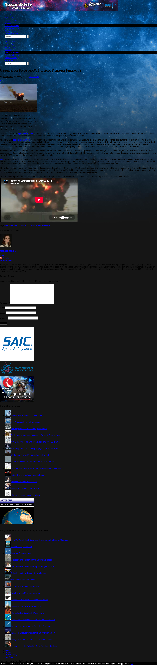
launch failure (30, 225)
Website (9, 260)
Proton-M (40, 225)
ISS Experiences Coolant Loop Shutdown (29, 429)
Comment (5, 303)
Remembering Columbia (21, 547)
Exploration (11, 31)
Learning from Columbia (21, 553)
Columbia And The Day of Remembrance (28, 573)
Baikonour (8, 225)
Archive (8, 652)
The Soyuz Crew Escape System (25, 495)
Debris (8, 23)
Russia (47, 225)
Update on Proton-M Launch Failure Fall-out (30, 455)
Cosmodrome (19, 225)
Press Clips (10, 15)
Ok (132, 663)
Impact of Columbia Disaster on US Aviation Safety (33, 633)
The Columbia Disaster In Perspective (27, 613)
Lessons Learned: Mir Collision (24, 482)
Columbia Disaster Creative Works (26, 606)
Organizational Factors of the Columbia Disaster (31, 560)
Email (2, 260)
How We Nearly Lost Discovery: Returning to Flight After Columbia (39, 540)
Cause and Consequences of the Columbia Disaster (33, 620)
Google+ (6, 258)
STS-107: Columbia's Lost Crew (25, 586)
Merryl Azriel (8, 250)
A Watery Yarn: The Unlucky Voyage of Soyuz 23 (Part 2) (35, 442)
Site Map (9, 657)
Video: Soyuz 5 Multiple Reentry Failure (28, 475)
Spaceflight (10, 17)
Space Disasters (12, 25)
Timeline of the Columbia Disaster (25, 593)
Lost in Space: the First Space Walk (26, 415)
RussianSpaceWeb (21, 140)
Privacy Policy (11, 655)
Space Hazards (11, 33)
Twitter (3, 256)
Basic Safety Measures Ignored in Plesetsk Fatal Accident (36, 435)
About (7, 650)
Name (2, 308)
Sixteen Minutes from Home (23, 580)
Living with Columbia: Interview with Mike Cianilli (31, 639)
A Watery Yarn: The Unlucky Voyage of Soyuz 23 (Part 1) (35, 448)
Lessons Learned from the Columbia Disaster (30, 626)
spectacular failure (26, 133)
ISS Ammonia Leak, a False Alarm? (26, 422)
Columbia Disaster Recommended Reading (29, 600)
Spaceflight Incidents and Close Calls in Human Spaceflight (36, 468)
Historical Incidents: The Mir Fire (25, 488)
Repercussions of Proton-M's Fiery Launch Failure (32, 462)
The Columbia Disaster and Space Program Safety (33, 566)
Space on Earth (12, 28)
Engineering (11, 20)
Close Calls (34, 77)
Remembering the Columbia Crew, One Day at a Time (34, 646)
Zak (2, 159)
